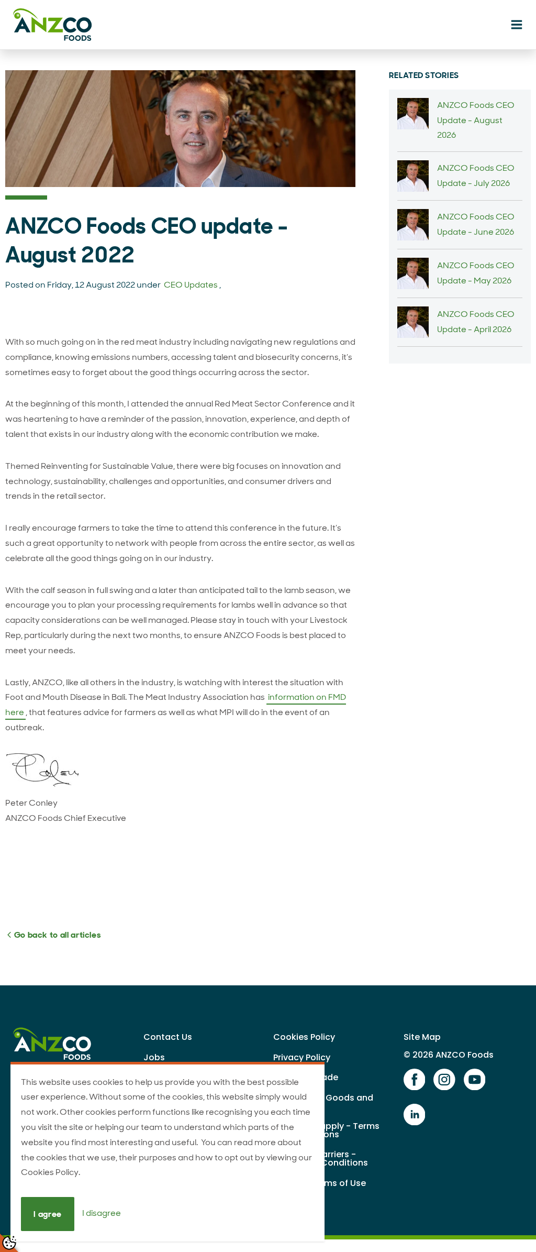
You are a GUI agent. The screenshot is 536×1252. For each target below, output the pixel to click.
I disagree (101, 1213)
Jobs (154, 1057)
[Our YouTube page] (475, 1079)
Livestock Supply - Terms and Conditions (326, 1130)
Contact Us (167, 1037)
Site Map (422, 1037)
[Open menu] (516, 25)
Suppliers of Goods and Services (323, 1102)
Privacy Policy (301, 1057)
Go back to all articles (56, 934)
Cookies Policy (304, 1037)
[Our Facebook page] (415, 1079)
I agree (47, 1214)
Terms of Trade (305, 1077)
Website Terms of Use (319, 1183)
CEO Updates (191, 284)
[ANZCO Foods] (55, 24)
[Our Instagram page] (444, 1079)
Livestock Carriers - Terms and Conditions (320, 1158)
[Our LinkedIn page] (415, 1115)
